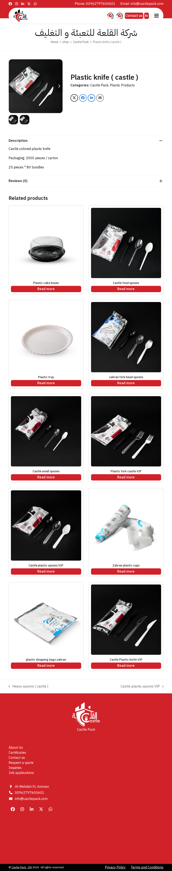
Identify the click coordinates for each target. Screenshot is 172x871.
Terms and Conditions (147, 867)
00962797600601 (29, 792)
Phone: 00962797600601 (95, 3)
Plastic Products (122, 85)
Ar (146, 15)
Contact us (134, 15)
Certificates (17, 752)
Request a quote (21, 762)
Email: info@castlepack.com (141, 3)
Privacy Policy (115, 867)
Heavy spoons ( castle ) (28, 686)
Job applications (21, 772)
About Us (16, 747)
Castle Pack (99, 85)
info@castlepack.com (31, 798)
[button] (156, 15)
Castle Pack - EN (22, 867)
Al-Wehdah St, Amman (32, 786)
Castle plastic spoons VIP (140, 686)
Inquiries (15, 767)
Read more (46, 289)
